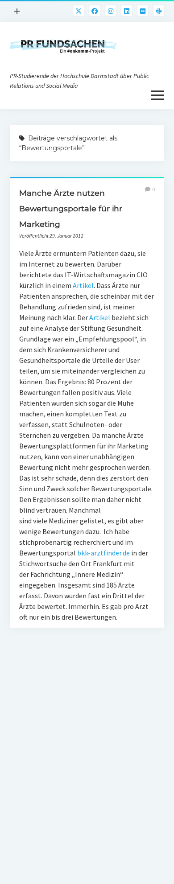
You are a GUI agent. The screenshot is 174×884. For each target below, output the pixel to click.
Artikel (83, 285)
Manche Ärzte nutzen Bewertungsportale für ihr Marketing (70, 208)
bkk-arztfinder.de (103, 552)
